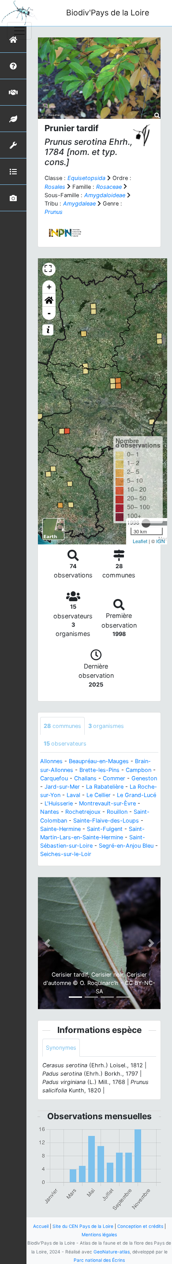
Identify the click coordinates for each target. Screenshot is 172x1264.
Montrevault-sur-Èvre (107, 803)
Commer (114, 778)
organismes (106, 726)
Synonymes (61, 1047)
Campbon (138, 770)
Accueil (41, 1226)
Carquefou (54, 778)
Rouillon (117, 811)
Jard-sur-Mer (62, 786)
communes (62, 726)
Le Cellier (98, 795)
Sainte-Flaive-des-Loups (106, 820)
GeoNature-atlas (111, 1251)
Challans (85, 778)
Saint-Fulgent (105, 829)
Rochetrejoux (83, 811)
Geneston (144, 778)
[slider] (146, 523)
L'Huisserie (59, 803)
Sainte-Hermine (60, 829)
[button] (49, 300)
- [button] (49, 313)
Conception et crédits (140, 1226)
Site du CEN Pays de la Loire (82, 1226)
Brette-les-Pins (99, 770)
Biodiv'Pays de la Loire (107, 12)
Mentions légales (99, 1234)
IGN (160, 540)
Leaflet (140, 540)
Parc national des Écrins (99, 1260)
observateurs (65, 743)
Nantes (49, 811)
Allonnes (51, 761)
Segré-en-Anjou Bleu (126, 845)
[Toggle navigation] (19, 31)
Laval (73, 795)
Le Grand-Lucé (136, 795)
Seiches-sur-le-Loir (65, 854)
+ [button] (49, 286)
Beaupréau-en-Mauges (99, 761)
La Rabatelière (104, 786)
